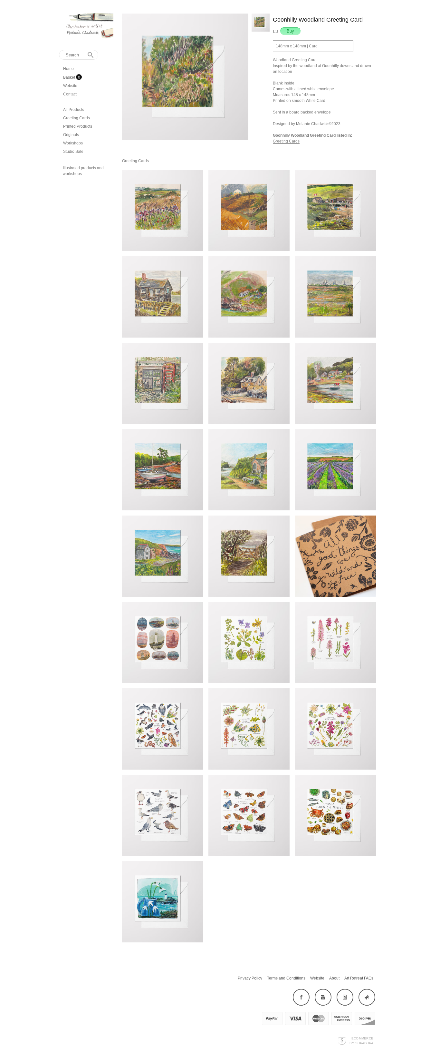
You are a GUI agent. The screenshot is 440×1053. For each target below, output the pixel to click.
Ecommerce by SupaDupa (361, 1040)
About (334, 978)
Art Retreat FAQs (358, 978)
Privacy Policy (250, 978)
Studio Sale (73, 151)
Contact (70, 94)
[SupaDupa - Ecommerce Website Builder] (342, 1040)
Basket (69, 77)
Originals (71, 135)
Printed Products (77, 126)
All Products (73, 109)
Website (70, 86)
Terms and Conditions (286, 978)
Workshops (73, 143)
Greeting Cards (76, 118)
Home (68, 68)
